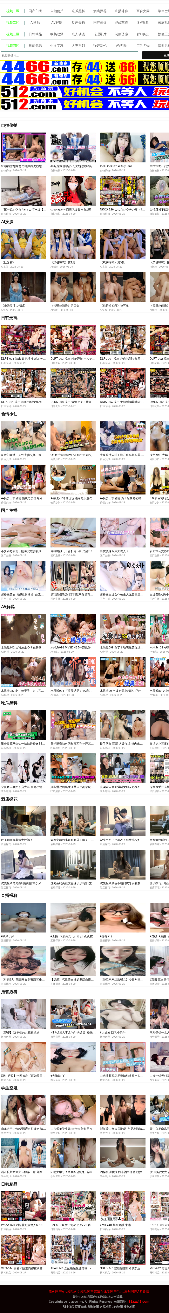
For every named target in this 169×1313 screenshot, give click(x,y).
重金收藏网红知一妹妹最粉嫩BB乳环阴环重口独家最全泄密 (39, 743)
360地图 (117, 1306)
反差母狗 (78, 22)
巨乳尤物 (143, 45)
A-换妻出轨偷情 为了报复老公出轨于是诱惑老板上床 (133, 498)
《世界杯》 (8, 262)
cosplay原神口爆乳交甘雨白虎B (70, 209)
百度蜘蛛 (81, 1306)
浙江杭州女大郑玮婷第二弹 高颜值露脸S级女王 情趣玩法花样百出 (43, 1172)
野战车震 (121, 22)
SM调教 (143, 22)
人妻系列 (78, 45)
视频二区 (12, 22)
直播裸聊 (121, 10)
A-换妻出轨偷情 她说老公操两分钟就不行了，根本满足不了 (39, 498)
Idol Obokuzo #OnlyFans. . (117, 166)
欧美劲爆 (56, 34)
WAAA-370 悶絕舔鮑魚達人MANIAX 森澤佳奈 (30, 1225)
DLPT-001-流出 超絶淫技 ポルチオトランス (29, 358)
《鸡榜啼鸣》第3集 (112, 262)
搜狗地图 (129, 1306)
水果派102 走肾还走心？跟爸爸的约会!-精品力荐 (32, 647)
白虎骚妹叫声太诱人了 (114, 551)
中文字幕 (56, 45)
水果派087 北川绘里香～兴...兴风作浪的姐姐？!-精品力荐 (38, 690)
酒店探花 (100, 10)
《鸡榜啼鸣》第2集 (62, 262)
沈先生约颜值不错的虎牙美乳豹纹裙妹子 (126, 883)
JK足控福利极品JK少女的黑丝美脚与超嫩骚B (79, 166)
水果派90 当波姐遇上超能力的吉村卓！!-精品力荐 (132, 690)
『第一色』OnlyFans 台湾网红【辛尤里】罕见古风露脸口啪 (39, 209)
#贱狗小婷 (7, 936)
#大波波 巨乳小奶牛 (113, 1032)
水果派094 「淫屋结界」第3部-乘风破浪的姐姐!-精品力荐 (87, 690)
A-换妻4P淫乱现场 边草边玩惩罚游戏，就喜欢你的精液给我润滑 (91, 498)
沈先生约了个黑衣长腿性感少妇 (120, 840)
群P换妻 (143, 34)
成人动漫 (78, 34)
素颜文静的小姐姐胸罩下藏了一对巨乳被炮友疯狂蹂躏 (85, 840)
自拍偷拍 (56, 10)
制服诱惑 (121, 34)
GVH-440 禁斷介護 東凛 (115, 1225)
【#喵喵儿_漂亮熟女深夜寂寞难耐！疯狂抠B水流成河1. (36, 979)
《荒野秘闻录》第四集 (64, 305)
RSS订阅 (68, 1306)
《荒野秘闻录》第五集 (114, 305)
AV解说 (56, 22)
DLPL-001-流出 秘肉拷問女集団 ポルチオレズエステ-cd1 (37, 402)
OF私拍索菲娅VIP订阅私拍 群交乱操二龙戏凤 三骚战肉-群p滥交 (91, 455)
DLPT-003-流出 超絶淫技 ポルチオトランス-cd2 (81, 358)
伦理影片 (100, 34)
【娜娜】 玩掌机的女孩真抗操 (20, 1032)
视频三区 (12, 34)
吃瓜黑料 (78, 10)
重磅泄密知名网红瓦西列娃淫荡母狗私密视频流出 (82, 743)
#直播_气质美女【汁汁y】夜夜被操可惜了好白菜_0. (83, 936)
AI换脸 (35, 22)
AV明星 (121, 45)
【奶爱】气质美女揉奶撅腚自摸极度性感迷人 (79, 979)
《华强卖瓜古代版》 (14, 305)
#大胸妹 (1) (57, 1075)
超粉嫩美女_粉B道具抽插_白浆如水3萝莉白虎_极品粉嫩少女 (40, 594)
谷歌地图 (93, 1306)
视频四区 (12, 45)
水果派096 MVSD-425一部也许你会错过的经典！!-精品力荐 (88, 647)
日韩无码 (35, 45)
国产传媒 (100, 22)
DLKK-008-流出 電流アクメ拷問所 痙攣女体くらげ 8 (84, 402)
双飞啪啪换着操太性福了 (17, 840)
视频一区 (12, 10)
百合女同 (143, 10)
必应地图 (105, 1306)
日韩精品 (35, 34)
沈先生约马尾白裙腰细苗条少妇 (21, 883)
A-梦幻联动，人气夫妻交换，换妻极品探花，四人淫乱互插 (38, 455)
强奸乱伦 (100, 45)
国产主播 (35, 10)
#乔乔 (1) (106, 936)
